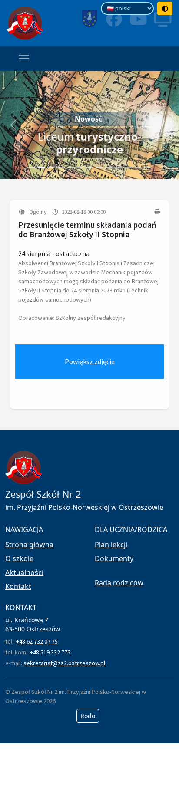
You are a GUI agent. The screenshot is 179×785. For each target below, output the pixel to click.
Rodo (87, 716)
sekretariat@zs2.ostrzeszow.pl (64, 663)
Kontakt (18, 586)
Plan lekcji (111, 544)
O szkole (19, 558)
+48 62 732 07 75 (37, 641)
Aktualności (24, 572)
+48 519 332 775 (50, 652)
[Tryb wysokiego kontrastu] (165, 8)
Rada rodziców (119, 583)
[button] (13, 125)
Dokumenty (114, 558)
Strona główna (29, 544)
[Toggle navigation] (24, 58)
